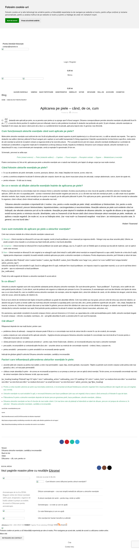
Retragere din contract (12, 538)
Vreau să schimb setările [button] (30, 20)
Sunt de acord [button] (12, 20)
